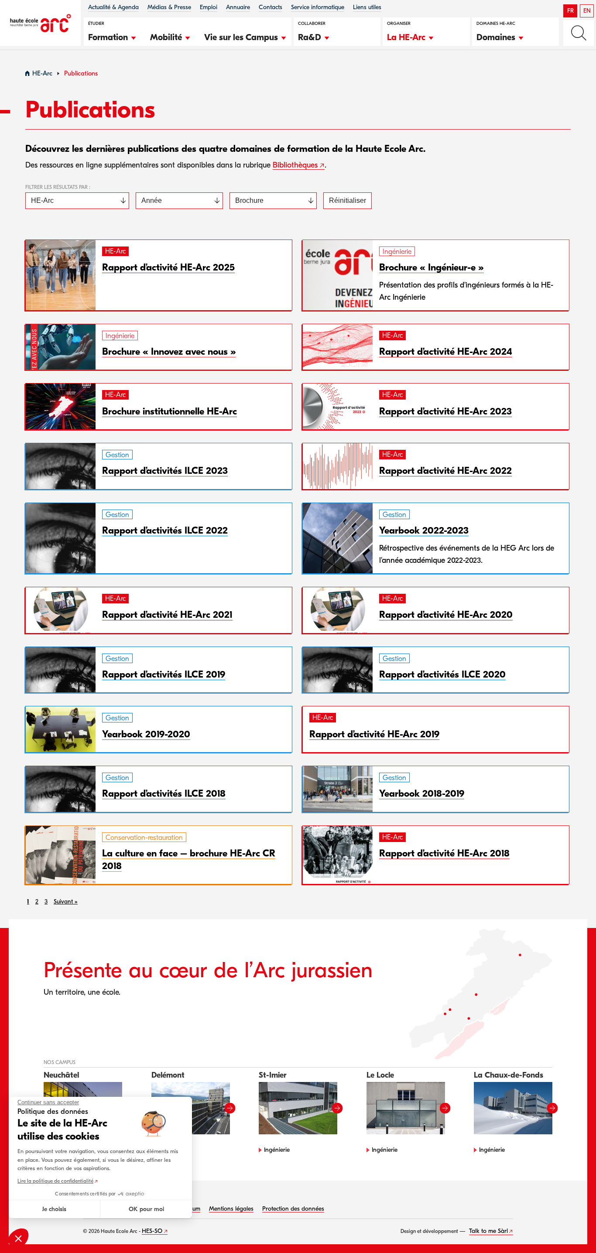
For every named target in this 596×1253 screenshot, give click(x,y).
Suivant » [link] (66, 901)
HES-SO (152, 1231)
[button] (112, 36)
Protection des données (293, 1208)
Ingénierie (277, 1150)
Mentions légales (231, 1208)
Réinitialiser (347, 200)
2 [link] (36, 901)
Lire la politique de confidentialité (55, 1181)
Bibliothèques (295, 165)
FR (570, 10)
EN (587, 10)
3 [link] (46, 901)
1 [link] (28, 901)
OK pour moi (146, 1209)
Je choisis (54, 1209)
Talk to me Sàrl (488, 1231)
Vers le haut (571, 1228)
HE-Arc (42, 73)
